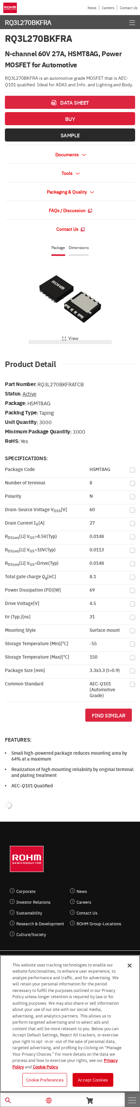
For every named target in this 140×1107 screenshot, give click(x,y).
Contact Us (128, 7)
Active (29, 393)
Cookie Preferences (44, 1079)
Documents (67, 154)
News (92, 7)
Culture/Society (31, 934)
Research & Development (40, 923)
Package (58, 247)
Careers (108, 7)
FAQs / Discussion (68, 210)
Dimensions (79, 247)
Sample (70, 135)
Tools (68, 173)
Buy (70, 118)
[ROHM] (11, 8)
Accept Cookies (93, 1079)
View (73, 338)
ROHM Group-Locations (99, 923)
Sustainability (29, 912)
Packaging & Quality (67, 191)
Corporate (25, 891)
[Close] (129, 965)
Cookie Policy (45, 1066)
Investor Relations (33, 902)
